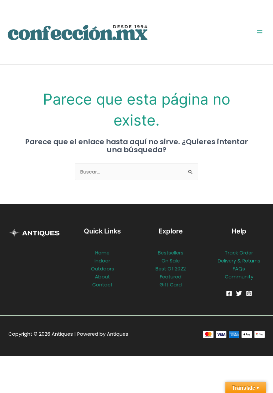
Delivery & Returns (239, 260)
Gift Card (170, 284)
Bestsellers (170, 252)
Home (102, 252)
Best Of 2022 (170, 268)
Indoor (102, 260)
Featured (170, 276)
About (102, 276)
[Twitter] (239, 293)
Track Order (239, 252)
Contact (102, 284)
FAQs (239, 268)
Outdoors (102, 268)
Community (239, 276)
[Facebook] (229, 293)
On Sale (170, 260)
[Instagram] (249, 293)
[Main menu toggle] (259, 32)
